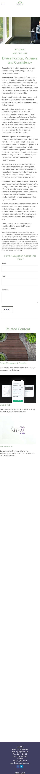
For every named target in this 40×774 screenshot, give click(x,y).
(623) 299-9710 (22, 749)
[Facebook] (18, 766)
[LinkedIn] (21, 766)
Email (4, 276)
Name (4, 263)
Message (5, 289)
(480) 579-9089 (22, 752)
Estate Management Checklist (13, 363)
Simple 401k (5, 405)
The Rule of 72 (6, 447)
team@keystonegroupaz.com (20, 763)
